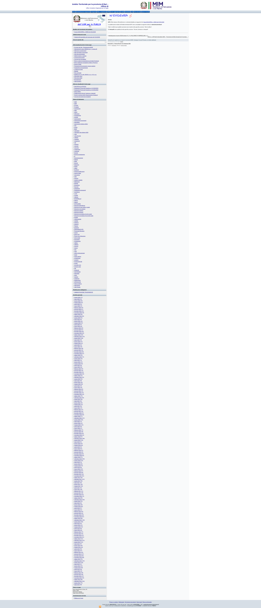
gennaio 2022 (77, 391)
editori (75, 168)
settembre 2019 (78, 438)
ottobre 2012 (77, 579)
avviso (75, 127)
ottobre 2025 (77, 314)
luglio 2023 (77, 360)
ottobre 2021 (77, 396)
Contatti (122, 11)
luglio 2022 (77, 380)
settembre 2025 (78, 316)
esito (75, 176)
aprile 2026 (77, 304)
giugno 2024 (77, 341)
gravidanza (77, 192)
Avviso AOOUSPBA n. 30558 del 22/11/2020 (85, 32)
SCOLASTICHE (78, 261)
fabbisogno (77, 181)
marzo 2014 (77, 550)
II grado (76, 195)
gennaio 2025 (77, 329)
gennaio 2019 (77, 452)
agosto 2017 (77, 481)
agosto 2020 (77, 419)
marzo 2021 (77, 408)
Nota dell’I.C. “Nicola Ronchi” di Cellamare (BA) (119, 43)
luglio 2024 (77, 340)
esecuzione (77, 175)
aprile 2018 (77, 467)
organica (76, 222)
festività (76, 183)
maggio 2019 (77, 445)
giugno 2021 (77, 402)
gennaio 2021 (77, 411)
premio (76, 232)
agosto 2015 (77, 521)
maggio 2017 (77, 486)
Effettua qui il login (78, 598)
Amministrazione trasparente (83, 11)
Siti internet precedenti (130, 602)
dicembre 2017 (77, 474)
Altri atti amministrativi (79, 54)
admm (75, 112)
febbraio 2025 (77, 328)
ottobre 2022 (77, 375)
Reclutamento (77, 79)
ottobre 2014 (77, 538)
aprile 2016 (77, 508)
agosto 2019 (77, 440)
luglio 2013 (77, 564)
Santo (75, 254)
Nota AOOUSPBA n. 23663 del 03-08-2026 (153, 22)
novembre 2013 (78, 557)
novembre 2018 (78, 455)
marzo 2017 (77, 489)
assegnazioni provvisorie (80, 120)
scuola (75, 263)
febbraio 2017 (77, 491)
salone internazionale (79, 253)
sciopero (76, 260)
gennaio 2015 (77, 533)
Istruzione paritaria (78, 210)
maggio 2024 (77, 343)
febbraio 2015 (77, 532)
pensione (76, 227)
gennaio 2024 (77, 350)
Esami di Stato (77, 64)
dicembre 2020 (77, 413)
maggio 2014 (77, 547)
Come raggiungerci (115, 11)
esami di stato (77, 173)
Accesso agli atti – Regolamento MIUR (83, 47)
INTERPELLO (77, 198)
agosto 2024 (77, 338)
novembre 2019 (78, 435)
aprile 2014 (77, 549)
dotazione (76, 164)
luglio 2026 (77, 299)
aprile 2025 (77, 324)
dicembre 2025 (77, 311)
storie (75, 275)
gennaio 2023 (77, 370)
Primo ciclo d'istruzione (79, 236)
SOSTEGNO (77, 271)
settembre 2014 (78, 540)
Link (132, 11)
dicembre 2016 (77, 494)
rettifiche (76, 244)
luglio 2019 (77, 442)
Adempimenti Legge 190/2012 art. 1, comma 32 (85, 49)
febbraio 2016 (77, 511)
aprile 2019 (77, 447)
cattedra (76, 137)
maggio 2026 (77, 302)
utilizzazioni (77, 285)
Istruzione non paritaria (79, 209)
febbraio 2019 (77, 450)
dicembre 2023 (77, 351)
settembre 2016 (78, 499)
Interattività (127, 11)
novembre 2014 (78, 537)
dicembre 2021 (77, 392)
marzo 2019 (77, 448)
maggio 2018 (77, 465)
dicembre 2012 (77, 576)
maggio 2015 (77, 527)
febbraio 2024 (77, 348)
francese (76, 186)
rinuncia (76, 246)
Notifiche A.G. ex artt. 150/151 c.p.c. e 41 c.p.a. (85, 74)
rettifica (76, 243)
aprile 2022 (77, 385)
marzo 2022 (77, 387)
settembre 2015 (78, 520)
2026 (75, 103)
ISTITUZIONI (77, 203)
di (74, 156)
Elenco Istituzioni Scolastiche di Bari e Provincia (86, 62)
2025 (75, 102)
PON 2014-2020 (78, 78)
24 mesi (76, 105)
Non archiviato (77, 72)
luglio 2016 (77, 503)
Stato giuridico (77, 81)
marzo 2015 (77, 530)
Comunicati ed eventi (79, 57)
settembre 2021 (78, 397)
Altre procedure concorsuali (81, 52)
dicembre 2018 (77, 453)
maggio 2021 (77, 404)
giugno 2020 (77, 423)
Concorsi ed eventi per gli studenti (82, 96)
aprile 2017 (77, 487)
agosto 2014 (77, 542)
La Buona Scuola (78, 69)
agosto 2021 (77, 399)
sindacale (76, 270)
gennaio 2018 (77, 472)
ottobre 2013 (77, 559)
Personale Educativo (79, 231)
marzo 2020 (77, 428)
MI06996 (121, 41)
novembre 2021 (78, 394)
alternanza (76, 113)
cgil (75, 142)
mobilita (76, 220)
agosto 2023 (77, 358)
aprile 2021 (77, 406)
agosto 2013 (77, 562)
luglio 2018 (77, 462)
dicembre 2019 (77, 433)
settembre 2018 (78, 459)
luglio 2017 (77, 482)
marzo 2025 (77, 326)
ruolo (75, 251)
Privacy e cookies (113, 602)
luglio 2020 (77, 421)
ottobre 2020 (77, 416)
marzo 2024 (77, 346)
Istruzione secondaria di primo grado (83, 214)
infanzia (76, 197)
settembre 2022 (78, 377)
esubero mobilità (78, 180)
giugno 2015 (77, 525)
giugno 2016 (77, 504)
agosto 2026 (77, 297)
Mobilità (76, 71)
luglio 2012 (77, 584)
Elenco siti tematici (147, 602)
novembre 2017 (78, 476)
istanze (76, 202)
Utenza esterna (78, 283)
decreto (76, 152)
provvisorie (77, 239)
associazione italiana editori (81, 124)
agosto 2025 (77, 317)
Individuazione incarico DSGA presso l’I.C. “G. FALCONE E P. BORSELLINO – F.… (129, 35)
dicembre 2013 (77, 555)
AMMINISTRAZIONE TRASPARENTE (83, 292)
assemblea (77, 122)
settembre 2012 (78, 581)
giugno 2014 (77, 545)
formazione (77, 185)
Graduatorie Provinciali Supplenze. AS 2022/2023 (86, 88)
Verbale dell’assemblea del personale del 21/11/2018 (87, 37)
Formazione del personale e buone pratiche (84, 66)
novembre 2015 (78, 516)
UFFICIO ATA (77, 282)
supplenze (76, 278)
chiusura (76, 144)
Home (73, 11)
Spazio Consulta (145, 11)
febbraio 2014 (77, 552)
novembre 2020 (78, 414)
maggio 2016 (77, 506)
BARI (75, 129)
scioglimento (77, 258)
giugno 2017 (77, 484)
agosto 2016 (77, 501)
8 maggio (76, 107)
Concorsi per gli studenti (80, 59)
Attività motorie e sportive (80, 55)
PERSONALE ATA (78, 229)
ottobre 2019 (77, 436)
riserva (76, 248)
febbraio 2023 (77, 368)
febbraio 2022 (77, 389)
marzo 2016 (77, 510)
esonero (76, 178)
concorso (76, 147)
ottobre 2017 (77, 477)
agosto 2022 (77, 379)
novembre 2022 (78, 374)
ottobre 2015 (77, 518)
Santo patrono (77, 256)
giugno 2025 (77, 321)
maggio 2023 (77, 363)
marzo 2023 (77, 367)
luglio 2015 (77, 523)
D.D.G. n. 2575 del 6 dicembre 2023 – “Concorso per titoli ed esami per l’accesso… (168, 36)
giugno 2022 (77, 382)
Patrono (76, 226)
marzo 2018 (77, 469)
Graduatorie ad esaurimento (81, 67)
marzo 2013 (77, 571)
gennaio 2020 (77, 431)
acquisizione (77, 108)
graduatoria (77, 188)
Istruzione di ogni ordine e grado (82, 207)
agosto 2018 (77, 460)
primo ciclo (77, 234)
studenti (76, 277)
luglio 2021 (77, 401)
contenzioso (77, 149)
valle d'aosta (77, 287)
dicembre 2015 (77, 515)
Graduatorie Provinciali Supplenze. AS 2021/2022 (86, 90)
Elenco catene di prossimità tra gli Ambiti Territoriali (86, 61)
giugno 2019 (77, 443)
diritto (75, 161)
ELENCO (76, 169)
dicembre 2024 (77, 331)
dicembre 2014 (77, 535)
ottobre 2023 (77, 355)
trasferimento (77, 280)
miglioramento (77, 219)
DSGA (75, 166)
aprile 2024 (77, 345)
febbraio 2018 (77, 470)
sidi (75, 268)
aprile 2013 (77, 569)
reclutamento (77, 241)
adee (75, 110)
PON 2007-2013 (78, 76)
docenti (76, 163)
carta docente (77, 136)
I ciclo (75, 193)
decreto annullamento (79, 154)
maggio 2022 (77, 384)
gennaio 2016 (77, 513)
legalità (76, 217)
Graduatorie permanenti (80, 190)
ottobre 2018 (77, 457)
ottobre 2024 (77, 334)
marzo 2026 (77, 306)
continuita (76, 151)
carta (75, 134)
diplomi (76, 159)
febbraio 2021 (77, 409)
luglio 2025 (77, 319)
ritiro (75, 249)
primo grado (77, 237)
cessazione (77, 141)
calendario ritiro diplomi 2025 (81, 132)
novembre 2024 (78, 333)
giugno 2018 (77, 464)
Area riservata (137, 11)
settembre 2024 (78, 336)
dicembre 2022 (77, 372)
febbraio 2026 (77, 307)
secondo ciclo (77, 265)
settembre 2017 (78, 479)
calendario (76, 130)
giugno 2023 (77, 362)
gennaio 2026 (77, 309)
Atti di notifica (77, 91)
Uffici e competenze (101, 11)
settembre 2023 (78, 357)
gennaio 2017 (77, 493)
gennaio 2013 (77, 574)
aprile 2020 (77, 426)
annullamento (77, 115)
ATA (75, 125)
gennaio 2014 (77, 554)
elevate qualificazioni (79, 171)
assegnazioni (77, 119)
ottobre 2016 (77, 498)
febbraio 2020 (77, 430)
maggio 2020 (77, 425)
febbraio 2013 (77, 572)
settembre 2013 (78, 561)
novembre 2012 (78, 577)
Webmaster (121, 602)
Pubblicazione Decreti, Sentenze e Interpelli (84, 93)
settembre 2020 (78, 418)
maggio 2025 (77, 323)
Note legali (139, 602)
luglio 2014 (77, 544)
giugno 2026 (77, 300)
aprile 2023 (77, 365)
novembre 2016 (78, 496)
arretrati (76, 117)
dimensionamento (78, 158)
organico (76, 224)
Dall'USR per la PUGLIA (80, 86)
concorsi (76, 146)
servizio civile (77, 266)
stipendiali (76, 273)
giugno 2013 (77, 566)
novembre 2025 (78, 312)
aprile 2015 (77, 528)
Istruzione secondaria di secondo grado (83, 215)
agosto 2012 (77, 583)
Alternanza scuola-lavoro (80, 50)
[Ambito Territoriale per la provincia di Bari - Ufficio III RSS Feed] (100, 606)
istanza (76, 200)
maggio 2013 (77, 567)
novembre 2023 (78, 353)
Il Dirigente (93, 11)
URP (108, 11)
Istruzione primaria (78, 212)
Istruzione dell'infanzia (79, 205)
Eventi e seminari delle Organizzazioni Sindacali (86, 95)
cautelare (76, 139)
